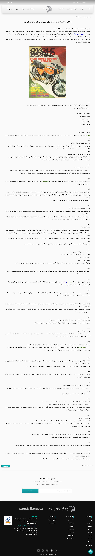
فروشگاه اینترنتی (31, 9)
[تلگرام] (43, 550)
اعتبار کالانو (71, 523)
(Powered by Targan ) (43, 554)
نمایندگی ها (61, 9)
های (62, 282)
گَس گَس (90, 532)
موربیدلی (89, 523)
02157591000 (30, 523)
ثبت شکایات (71, 529)
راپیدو (90, 535)
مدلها (83, 9)
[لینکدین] (56, 550)
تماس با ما (9, 9)
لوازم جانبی (89, 542)
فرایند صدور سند (70, 520)
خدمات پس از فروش (72, 9)
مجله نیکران (82, 17)
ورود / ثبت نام (9, 2)
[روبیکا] (52, 550)
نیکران (87, 17)
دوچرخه (90, 529)
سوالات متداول (70, 538)
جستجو (75, 2)
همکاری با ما (71, 535)
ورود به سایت (52, 523)
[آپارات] (47, 550)
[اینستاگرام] (39, 550)
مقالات (76, 17)
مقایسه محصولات (20, 9)
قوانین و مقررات (51, 520)
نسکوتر (90, 538)
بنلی (91, 520)
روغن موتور (89, 545)
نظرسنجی (71, 526)
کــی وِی (90, 526)
